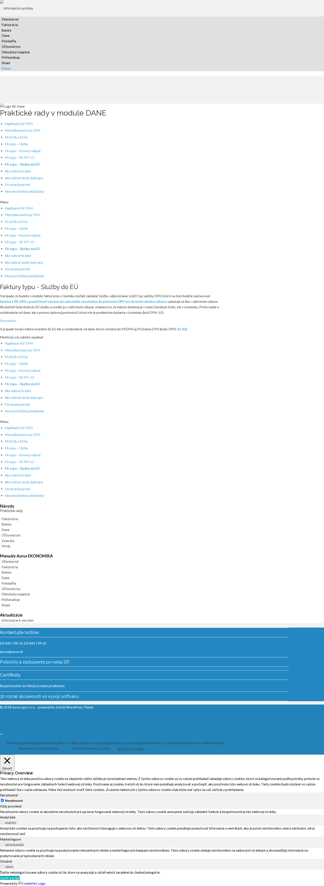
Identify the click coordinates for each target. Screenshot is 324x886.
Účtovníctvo (11, 535)
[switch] (2, 822)
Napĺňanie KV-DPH (19, 124)
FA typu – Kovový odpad (22, 151)
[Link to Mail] (3, 724)
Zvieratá (8, 540)
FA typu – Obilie (16, 144)
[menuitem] (145, 19)
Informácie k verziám (18, 620)
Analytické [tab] (7, 817)
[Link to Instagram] (3, 718)
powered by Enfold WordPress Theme (65, 707)
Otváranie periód (17, 185)
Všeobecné (10, 561)
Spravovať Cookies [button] (131, 748)
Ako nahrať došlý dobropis (24, 178)
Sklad (6, 605)
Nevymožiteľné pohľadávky (24, 191)
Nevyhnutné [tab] (9, 795)
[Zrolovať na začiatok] (1, 734)
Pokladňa (9, 583)
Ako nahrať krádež (18, 171)
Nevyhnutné (14, 800)
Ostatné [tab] (6, 861)
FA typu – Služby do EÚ (22, 164)
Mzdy (6, 546)
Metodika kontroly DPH (22, 130)
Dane (5, 529)
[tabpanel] (162, 812)
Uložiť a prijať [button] (10, 878)
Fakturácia (10, 519)
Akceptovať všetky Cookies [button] (39, 748)
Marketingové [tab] (10, 839)
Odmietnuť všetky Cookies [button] (91, 748)
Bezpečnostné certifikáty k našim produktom (32, 686)
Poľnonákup (11, 599)
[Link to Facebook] (2, 712)
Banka (6, 524)
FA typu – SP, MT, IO (19, 157)
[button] (110, 202)
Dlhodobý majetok (16, 594)
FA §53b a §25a (16, 137)
